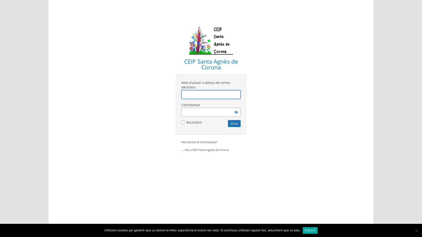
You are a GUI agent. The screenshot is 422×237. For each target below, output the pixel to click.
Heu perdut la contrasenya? (199, 142)
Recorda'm (194, 122)
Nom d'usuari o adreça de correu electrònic (205, 85)
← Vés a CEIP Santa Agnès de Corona (205, 150)
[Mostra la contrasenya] (236, 112)
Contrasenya (190, 105)
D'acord (310, 230)
